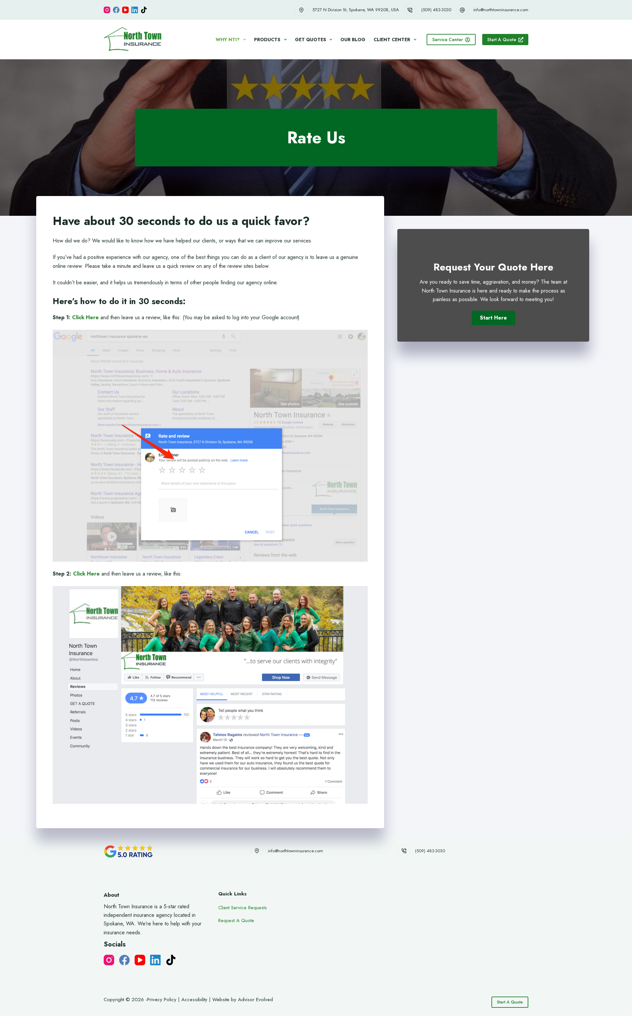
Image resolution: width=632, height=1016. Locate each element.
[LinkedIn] (134, 10)
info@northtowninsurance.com (500, 10)
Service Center (447, 39)
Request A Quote (236, 920)
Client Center (392, 39)
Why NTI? (228, 39)
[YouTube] (125, 10)
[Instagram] (107, 10)
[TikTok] (144, 10)
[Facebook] (116, 10)
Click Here (85, 317)
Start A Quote (501, 39)
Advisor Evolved (255, 999)
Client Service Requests (242, 907)
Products (267, 39)
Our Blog (352, 39)
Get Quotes (310, 39)
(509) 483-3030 (436, 10)
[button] (493, 318)
